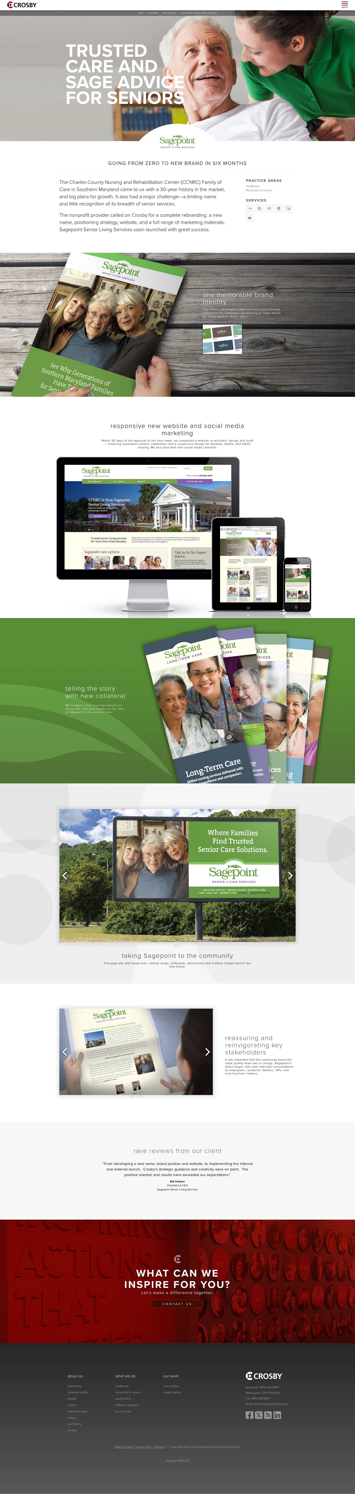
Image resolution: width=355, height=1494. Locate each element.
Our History (74, 1424)
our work (152, 13)
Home (140, 13)
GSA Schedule (124, 1447)
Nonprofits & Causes (259, 190)
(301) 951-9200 (271, 1393)
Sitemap (160, 1447)
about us (75, 1376)
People (72, 1398)
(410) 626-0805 (269, 1387)
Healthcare (253, 186)
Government (123, 1398)
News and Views (78, 1411)
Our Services (123, 1411)
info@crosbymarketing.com (271, 1404)
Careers (72, 1405)
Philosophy (75, 1386)
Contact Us (177, 1304)
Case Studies (169, 13)
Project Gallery (172, 1392)
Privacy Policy (143, 1447)
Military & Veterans (127, 1405)
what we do (125, 1376)
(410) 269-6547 (261, 1398)
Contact (72, 1430)
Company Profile (78, 1392)
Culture (72, 1418)
